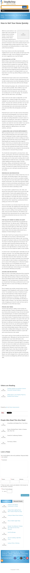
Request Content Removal (19, 555)
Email (12, 479)
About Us (22, 552)
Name (3, 479)
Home (2, 15)
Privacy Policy (24, 553)
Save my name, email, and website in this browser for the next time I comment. (14, 485)
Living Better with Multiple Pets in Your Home (17, 423)
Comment (4, 460)
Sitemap (10, 553)
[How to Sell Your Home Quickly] (23, 34)
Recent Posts (18, 501)
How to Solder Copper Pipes (14, 520)
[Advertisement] (15, 26)
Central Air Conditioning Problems (14, 435)
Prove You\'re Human (7, 489)
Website (21, 479)
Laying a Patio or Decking (13, 543)
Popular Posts (6, 501)
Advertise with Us (15, 552)
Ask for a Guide (5, 552)
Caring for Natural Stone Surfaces (15, 515)
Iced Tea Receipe (12, 532)
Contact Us (4, 553)
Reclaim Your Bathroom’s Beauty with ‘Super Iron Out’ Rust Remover (15, 528)
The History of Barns (12, 441)
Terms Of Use (17, 553)
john (7, 407)
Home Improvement (10, 15)
